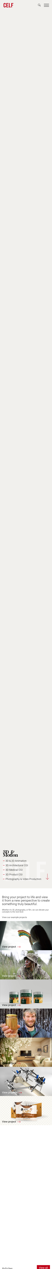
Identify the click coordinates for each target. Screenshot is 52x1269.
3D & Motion (11, 1205)
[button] (46, 5)
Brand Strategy (10, 1151)
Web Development (12, 1183)
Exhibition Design (11, 1160)
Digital (7, 1170)
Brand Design (9, 1154)
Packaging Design (12, 1157)
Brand (6, 1144)
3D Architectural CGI (17, 865)
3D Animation (9, 1224)
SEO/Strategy (9, 1192)
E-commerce (9, 1189)
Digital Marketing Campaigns (18, 1195)
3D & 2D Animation (16, 861)
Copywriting (8, 1177)
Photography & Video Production (23, 879)
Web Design (8, 1180)
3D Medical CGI (14, 870)
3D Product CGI (14, 874)
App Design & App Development (19, 1186)
